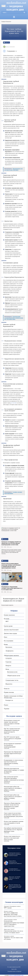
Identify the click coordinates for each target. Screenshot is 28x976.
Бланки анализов (9, 615)
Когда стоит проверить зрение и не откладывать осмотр (13, 822)
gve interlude (13, 402)
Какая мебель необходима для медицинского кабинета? (15, 862)
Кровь (6, 644)
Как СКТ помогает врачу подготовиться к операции (12, 737)
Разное (6, 705)
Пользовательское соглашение (14, 971)
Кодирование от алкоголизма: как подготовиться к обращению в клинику (13, 761)
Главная (3, 21)
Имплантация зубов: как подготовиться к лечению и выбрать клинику (13, 788)
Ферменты (9, 684)
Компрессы (9, 700)
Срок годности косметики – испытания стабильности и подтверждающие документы (13, 814)
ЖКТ (7, 621)
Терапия (6, 708)
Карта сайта (14, 969)
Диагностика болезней (11, 630)
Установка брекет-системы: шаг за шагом (14, 869)
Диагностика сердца (10, 633)
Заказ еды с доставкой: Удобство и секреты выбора (14, 878)
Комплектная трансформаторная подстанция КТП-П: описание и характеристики (14, 923)
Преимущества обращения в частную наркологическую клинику (13, 753)
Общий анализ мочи (13, 675)
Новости (8, 21)
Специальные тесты (12, 680)
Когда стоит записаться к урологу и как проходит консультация (12, 837)
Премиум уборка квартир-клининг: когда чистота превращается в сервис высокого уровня (12, 805)
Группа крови (8, 626)
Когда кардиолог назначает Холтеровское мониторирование (12, 745)
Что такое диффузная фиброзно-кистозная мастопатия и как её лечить (12, 914)
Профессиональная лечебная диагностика (13, 696)
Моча (7, 669)
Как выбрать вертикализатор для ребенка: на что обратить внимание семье (13, 829)
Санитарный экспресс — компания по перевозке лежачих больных (15, 854)
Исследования (8, 641)
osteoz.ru (11, 975)
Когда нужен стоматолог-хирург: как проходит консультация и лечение (12, 721)
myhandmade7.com (18, 975)
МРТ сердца (8, 908)
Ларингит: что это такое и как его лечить (13, 938)
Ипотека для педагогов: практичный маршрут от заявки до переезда (14, 770)
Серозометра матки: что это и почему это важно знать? (13, 931)
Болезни (6, 618)
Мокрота (8, 665)
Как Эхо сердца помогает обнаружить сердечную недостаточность (12, 730)
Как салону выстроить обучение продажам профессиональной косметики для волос (14, 779)
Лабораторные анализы (11, 655)
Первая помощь (9, 692)
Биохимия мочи (12, 672)
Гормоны (8, 662)
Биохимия (9, 647)
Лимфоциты (9, 651)
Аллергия (9, 658)
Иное (5, 637)
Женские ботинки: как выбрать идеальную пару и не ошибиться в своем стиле (15, 886)
